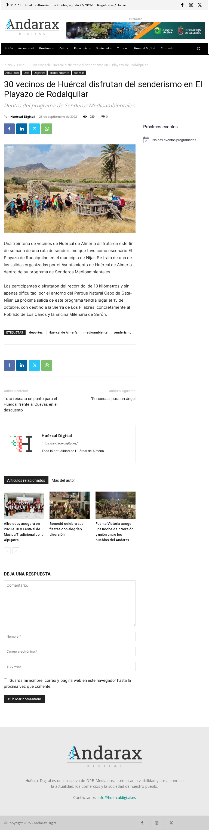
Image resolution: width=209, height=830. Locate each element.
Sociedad (79, 73)
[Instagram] (191, 5)
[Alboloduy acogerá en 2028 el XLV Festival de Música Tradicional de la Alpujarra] (24, 505)
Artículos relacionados (26, 480)
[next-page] (16, 550)
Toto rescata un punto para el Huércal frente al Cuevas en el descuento (30, 404)
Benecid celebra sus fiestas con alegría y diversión (66, 529)
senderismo (122, 332)
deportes (36, 332)
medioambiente (95, 332)
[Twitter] (199, 5)
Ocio (20, 65)
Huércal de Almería (63, 332)
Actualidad (12, 73)
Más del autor (63, 480)
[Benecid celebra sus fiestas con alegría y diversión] (70, 505)
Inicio (8, 65)
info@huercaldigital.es (117, 797)
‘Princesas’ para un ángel (113, 398)
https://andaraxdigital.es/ (60, 443)
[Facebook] (182, 5)
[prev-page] (7, 550)
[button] (198, 48)
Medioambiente (59, 73)
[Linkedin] (21, 128)
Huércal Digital (22, 116)
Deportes (39, 73)
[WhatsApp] (46, 128)
